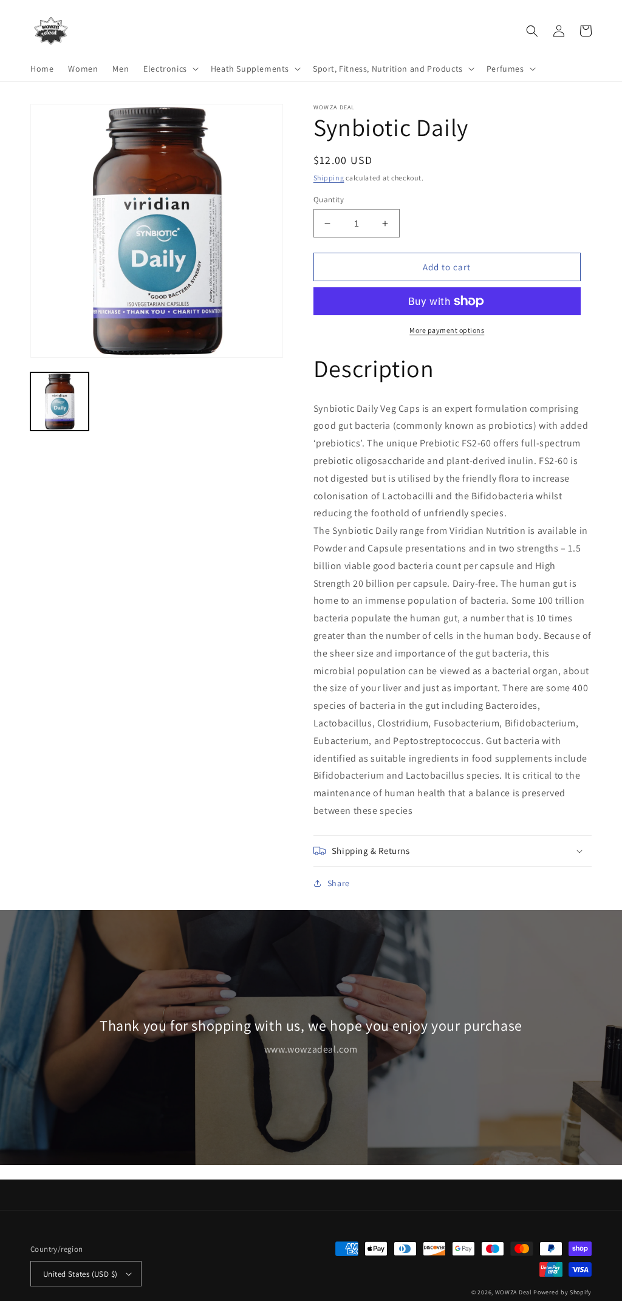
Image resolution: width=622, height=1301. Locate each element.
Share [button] (338, 883)
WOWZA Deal (513, 1292)
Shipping (328, 177)
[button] (169, 68)
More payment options (446, 330)
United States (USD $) (80, 1274)
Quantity (328, 199)
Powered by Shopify (562, 1292)
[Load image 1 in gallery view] (59, 401)
